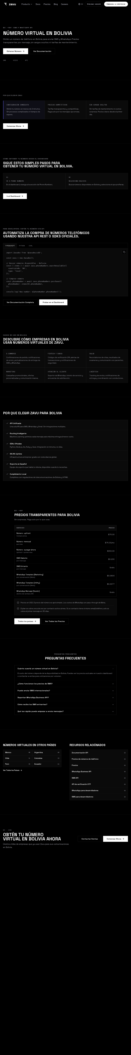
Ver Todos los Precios (55, 621)
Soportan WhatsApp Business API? (65, 697)
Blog (56, 4)
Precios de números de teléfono (85, 759)
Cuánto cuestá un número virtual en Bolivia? (65, 668)
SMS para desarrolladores (82, 797)
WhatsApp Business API (81, 771)
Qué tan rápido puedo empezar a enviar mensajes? (65, 711)
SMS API (75, 778)
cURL (31, 246)
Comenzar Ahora (14, 126)
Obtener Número (14, 51)
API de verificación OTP (81, 784)
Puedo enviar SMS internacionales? (65, 690)
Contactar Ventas (89, 839)
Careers (64, 4)
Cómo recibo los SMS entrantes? (65, 704)
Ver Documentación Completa (20, 302)
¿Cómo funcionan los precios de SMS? (65, 684)
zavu (12, 4)
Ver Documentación (42, 51)
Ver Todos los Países (11, 770)
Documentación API (80, 753)
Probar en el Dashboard (53, 302)
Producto (25, 4)
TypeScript (10, 246)
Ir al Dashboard (13, 196)
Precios (47, 4)
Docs (38, 4)
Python (22, 246)
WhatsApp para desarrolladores (85, 790)
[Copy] (124, 252)
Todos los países (25, 621)
